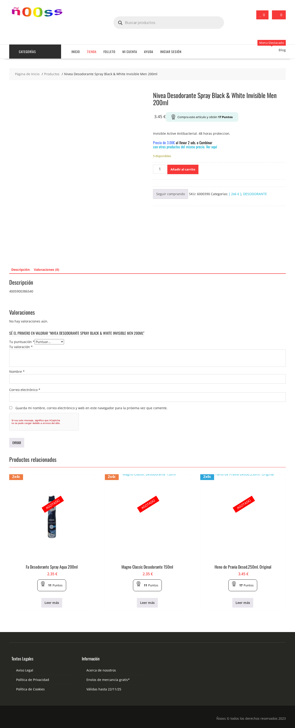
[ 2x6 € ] (235, 194)
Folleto (109, 51)
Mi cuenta (129, 51)
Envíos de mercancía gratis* (108, 679)
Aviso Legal (24, 670)
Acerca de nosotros (101, 670)
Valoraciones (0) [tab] (46, 269)
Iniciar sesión (170, 51)
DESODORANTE (255, 194)
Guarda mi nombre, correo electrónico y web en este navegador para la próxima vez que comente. (91, 408)
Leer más (51, 602)
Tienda (92, 51)
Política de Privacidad (32, 679)
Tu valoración (21, 347)
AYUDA (148, 51)
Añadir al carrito (183, 169)
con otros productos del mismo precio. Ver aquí (185, 146)
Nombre (17, 371)
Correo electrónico (24, 390)
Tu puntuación (22, 342)
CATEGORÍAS (27, 51)
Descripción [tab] (20, 269)
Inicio (75, 51)
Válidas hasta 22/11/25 (103, 689)
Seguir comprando (170, 194)
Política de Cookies (30, 689)
